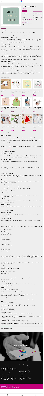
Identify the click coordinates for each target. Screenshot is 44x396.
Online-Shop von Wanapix (11, 149)
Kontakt (6, 387)
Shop (5, 4)
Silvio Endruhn (22, 385)
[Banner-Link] (22, 346)
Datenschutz (13, 387)
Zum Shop (2, 95)
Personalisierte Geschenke (11, 4)
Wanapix (12, 92)
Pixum (2, 91)
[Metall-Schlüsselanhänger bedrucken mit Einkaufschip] (38, 102)
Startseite (2, 4)
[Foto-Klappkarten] (6, 84)
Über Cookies (2, 387)
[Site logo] (22, 1)
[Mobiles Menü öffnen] (1, 1)
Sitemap (10, 387)
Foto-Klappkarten (4, 90)
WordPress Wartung (3, 386)
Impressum (17, 387)
